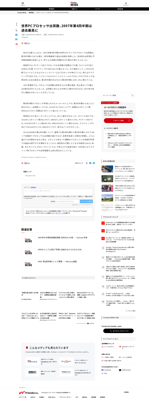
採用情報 (93, 397)
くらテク (97, 9)
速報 (28, 9)
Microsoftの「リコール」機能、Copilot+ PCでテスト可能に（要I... (86, 295)
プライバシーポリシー (65, 397)
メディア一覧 (22, 397)
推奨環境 (102, 397)
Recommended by (82, 323)
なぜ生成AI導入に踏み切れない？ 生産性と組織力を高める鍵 (48, 315)
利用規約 (126, 392)
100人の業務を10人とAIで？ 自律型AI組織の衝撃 (48, 295)
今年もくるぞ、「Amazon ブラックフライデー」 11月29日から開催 (67, 315)
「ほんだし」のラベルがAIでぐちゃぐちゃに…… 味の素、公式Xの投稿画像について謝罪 (120, 145)
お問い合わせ (51, 397)
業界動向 (51, 9)
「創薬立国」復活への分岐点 (29, 294)
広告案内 (41, 397)
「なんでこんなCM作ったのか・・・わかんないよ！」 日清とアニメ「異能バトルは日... (30, 315)
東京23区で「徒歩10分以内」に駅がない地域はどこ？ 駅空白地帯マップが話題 (119, 136)
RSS (77, 397)
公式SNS (32, 397)
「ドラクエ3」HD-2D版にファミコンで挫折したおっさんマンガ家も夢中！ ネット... (67, 295)
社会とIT (74, 9)
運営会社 (84, 397)
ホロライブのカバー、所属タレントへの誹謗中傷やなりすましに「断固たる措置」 (86, 315)
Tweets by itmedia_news (111, 326)
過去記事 (120, 9)
